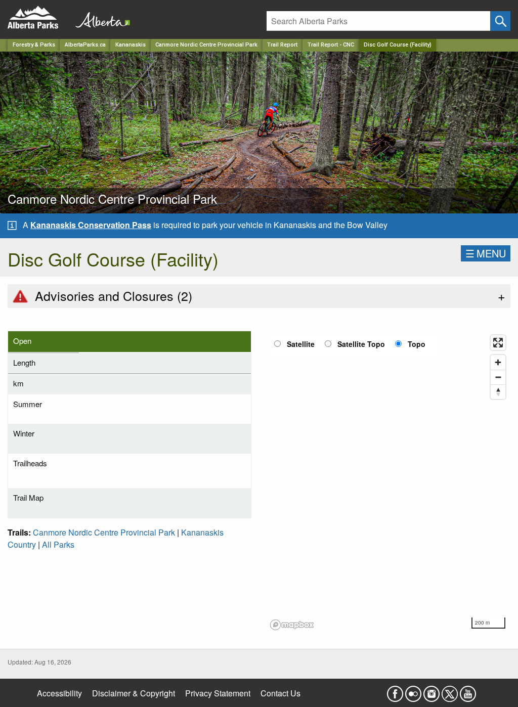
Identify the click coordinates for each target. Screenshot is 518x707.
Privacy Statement (217, 693)
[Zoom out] (498, 377)
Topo (416, 344)
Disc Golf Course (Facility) (397, 44)
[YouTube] (468, 690)
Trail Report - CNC (331, 44)
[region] (388, 482)
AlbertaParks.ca (85, 44)
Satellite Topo (361, 344)
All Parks (58, 544)
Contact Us (280, 693)
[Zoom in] (498, 362)
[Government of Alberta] (99, 17)
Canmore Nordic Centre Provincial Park (206, 44)
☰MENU (485, 253)
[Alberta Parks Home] (39, 17)
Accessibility (59, 693)
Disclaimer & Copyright (133, 693)
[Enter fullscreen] (498, 342)
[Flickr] (413, 690)
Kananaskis (130, 44)
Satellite (301, 344)
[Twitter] (450, 690)
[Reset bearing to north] (498, 391)
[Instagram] (431, 690)
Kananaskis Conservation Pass (90, 225)
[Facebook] (395, 690)
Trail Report (282, 44)
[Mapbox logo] (292, 625)
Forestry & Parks (34, 44)
